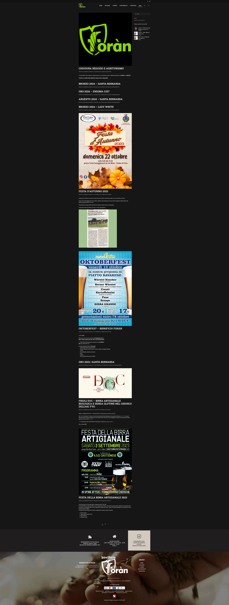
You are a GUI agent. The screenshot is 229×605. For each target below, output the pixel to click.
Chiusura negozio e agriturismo (101, 68)
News (109, 71)
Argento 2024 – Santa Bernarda (101, 99)
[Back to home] (82, 6)
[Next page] (108, 524)
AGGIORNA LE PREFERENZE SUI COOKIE (114, 591)
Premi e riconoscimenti (113, 87)
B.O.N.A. (91, 419)
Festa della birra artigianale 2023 (103, 497)
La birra (142, 567)
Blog (140, 5)
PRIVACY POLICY (100, 591)
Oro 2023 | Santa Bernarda (96, 362)
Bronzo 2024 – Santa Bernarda (100, 83)
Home (100, 5)
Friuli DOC (123, 416)
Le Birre (115, 5)
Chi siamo (141, 565)
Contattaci (133, 5)
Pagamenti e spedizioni (108, 592)
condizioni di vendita (121, 592)
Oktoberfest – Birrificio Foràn (100, 328)
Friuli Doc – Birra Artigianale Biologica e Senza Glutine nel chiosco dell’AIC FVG (105, 403)
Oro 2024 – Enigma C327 (94, 91)
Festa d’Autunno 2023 (93, 191)
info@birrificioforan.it (115, 578)
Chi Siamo (107, 5)
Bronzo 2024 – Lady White (96, 106)
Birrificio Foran (88, 71)
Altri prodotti (124, 5)
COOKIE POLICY (128, 591)
